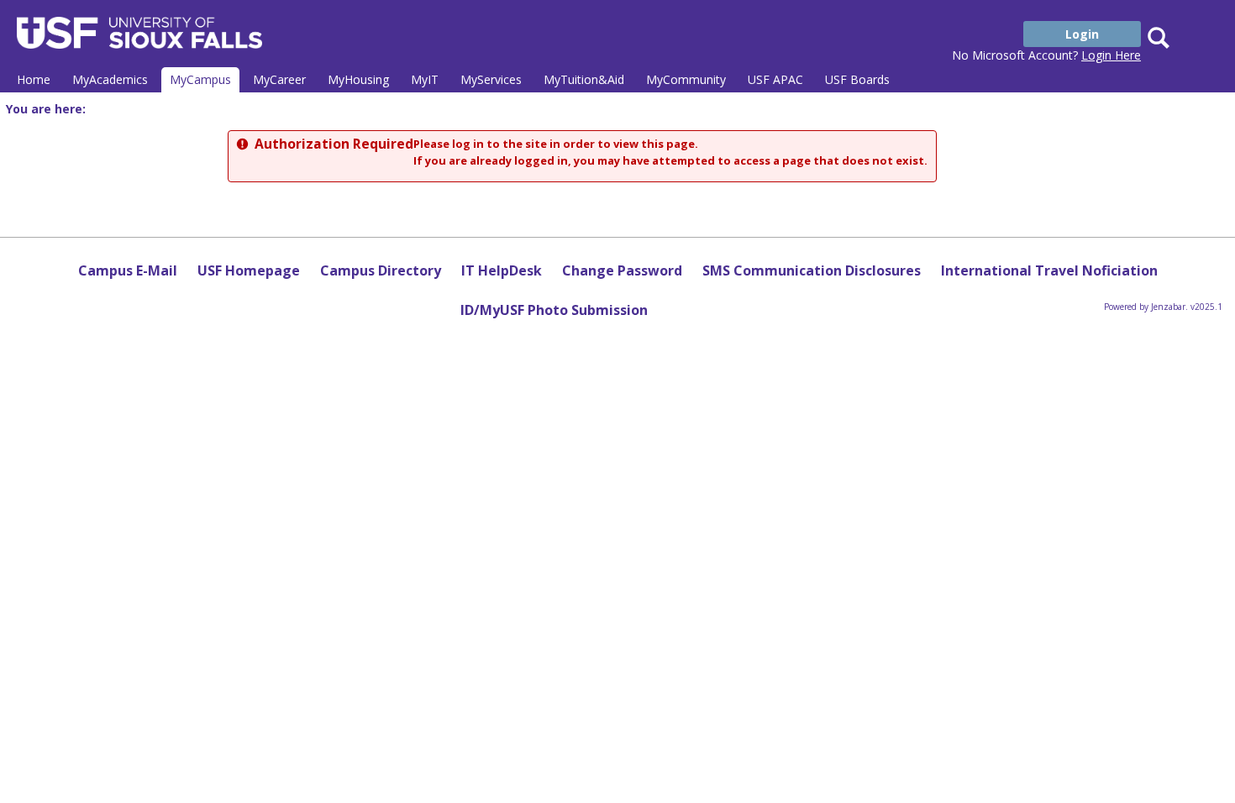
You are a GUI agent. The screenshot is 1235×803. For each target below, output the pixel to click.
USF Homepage (248, 270)
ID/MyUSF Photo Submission (554, 310)
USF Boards (857, 79)
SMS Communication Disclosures (811, 270)
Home (33, 79)
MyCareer (279, 79)
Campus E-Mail (127, 270)
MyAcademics (110, 79)
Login (1082, 34)
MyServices (491, 79)
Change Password (622, 270)
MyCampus (200, 79)
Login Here (1111, 55)
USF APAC (775, 79)
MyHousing (358, 79)
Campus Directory (380, 270)
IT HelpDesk (501, 270)
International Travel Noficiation (1049, 270)
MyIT (425, 79)
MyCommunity (686, 79)
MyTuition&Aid (584, 79)
